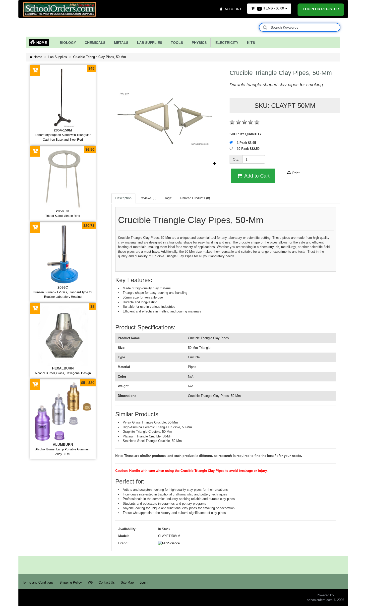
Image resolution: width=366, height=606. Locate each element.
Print (295, 173)
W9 (90, 582)
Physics (198, 43)
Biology (67, 43)
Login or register (321, 9)
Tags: (168, 198)
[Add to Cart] (35, 70)
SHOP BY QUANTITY (246, 134)
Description (123, 198)
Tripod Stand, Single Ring (62, 215)
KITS (250, 43)
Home (41, 43)
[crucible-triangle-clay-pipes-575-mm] (166, 164)
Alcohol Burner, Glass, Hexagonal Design (63, 373)
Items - (271, 8)
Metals (120, 43)
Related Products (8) (195, 198)
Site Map (127, 582)
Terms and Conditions (38, 582)
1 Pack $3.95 (247, 143)
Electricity (225, 43)
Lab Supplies (148, 43)
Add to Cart (256, 176)
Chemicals (94, 43)
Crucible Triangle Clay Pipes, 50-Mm (99, 57)
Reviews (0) (147, 198)
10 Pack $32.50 (248, 149)
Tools (176, 43)
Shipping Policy (71, 582)
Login (143, 582)
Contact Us (107, 582)
